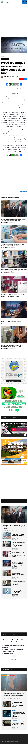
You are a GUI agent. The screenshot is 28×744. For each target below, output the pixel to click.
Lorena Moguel (7, 76)
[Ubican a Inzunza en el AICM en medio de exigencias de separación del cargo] (14, 334)
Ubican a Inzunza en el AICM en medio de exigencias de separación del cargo (12, 345)
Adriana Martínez (8, 698)
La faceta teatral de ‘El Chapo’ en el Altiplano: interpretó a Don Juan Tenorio (17, 704)
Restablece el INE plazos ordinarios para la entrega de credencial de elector (13, 295)
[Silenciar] (22, 435)
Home (2, 55)
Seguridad (12, 675)
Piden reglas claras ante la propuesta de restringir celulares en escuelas (12, 245)
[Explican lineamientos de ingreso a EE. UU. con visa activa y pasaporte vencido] (14, 259)
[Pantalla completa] (25, 435)
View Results (14, 659)
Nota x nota (7, 55)
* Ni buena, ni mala (8, 653)
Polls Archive (15, 663)
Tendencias (14, 710)
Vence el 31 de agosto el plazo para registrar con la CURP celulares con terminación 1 (18, 592)
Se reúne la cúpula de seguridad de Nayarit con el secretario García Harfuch (13, 219)
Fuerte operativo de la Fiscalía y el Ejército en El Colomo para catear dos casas (13, 695)
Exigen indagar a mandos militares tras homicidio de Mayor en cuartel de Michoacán (18, 724)
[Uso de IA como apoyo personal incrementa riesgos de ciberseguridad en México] (14, 309)
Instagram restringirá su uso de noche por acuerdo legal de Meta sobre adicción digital (18, 714)
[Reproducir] (3, 435)
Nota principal (5, 675)
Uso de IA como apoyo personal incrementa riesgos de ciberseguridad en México (13, 320)
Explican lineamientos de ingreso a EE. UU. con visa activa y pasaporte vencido (14, 270)
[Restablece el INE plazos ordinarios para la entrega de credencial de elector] (14, 284)
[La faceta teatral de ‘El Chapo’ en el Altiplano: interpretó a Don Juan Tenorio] (7, 704)
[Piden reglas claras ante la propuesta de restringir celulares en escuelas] (14, 234)
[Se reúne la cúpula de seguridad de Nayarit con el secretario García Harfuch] (14, 208)
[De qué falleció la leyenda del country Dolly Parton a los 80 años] (7, 583)
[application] (14, 429)
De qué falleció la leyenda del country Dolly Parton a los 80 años (18, 583)
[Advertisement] (14, 22)
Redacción (4, 222)
